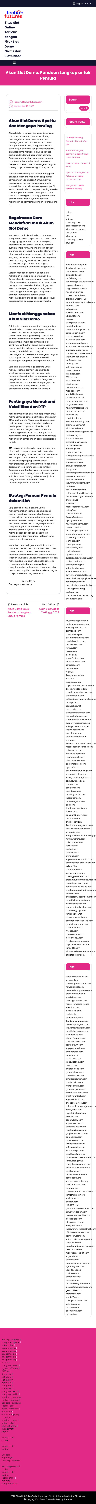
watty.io (70, 671)
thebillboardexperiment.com (80, 1246)
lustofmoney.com (74, 937)
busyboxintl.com (74, 709)
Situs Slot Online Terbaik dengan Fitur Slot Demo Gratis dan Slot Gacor (12, 39)
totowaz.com (72, 893)
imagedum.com (74, 1225)
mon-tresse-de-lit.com (77, 1252)
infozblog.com (73, 448)
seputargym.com (74, 1044)
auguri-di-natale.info (76, 288)
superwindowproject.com (78, 534)
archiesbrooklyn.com (76, 442)
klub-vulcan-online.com (78, 1167)
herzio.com (71, 651)
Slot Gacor (27, 584)
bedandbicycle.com (76, 1126)
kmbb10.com (72, 784)
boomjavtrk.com (74, 1310)
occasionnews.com (75, 934)
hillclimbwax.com (74, 927)
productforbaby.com (76, 736)
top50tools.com (73, 360)
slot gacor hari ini (10, 1365)
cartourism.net (73, 551)
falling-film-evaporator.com (74, 868)
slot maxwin (7, 1379)
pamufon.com (73, 1188)
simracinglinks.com (75, 333)
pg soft (5, 1362)
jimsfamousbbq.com (76, 264)
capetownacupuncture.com (80, 685)
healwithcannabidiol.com (78, 1215)
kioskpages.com (74, 1218)
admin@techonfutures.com (28, 102)
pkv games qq (9, 1348)
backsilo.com (72, 852)
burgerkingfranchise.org (78, 723)
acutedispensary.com (77, 883)
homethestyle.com (75, 1075)
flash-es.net (72, 845)
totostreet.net (72, 1055)
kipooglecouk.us (74, 520)
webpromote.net (74, 459)
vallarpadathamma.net (77, 726)
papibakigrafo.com (75, 537)
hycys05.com (72, 767)
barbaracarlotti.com (76, 561)
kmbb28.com (72, 1297)
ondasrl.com (72, 1201)
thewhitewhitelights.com (78, 482)
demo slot (7, 1374)
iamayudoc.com (74, 1109)
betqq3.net (71, 510)
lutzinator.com (73, 1198)
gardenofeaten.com (76, 763)
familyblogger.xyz (74, 1160)
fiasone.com (72, 811)
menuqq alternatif (11, 1339)
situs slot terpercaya (76, 229)
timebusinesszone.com (77, 941)
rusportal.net (72, 668)
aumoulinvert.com (75, 527)
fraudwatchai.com (75, 1061)
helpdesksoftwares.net (77, 976)
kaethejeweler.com (75, 1235)
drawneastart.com (75, 1140)
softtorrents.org (73, 1177)
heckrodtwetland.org (76, 489)
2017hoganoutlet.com (76, 627)
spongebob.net (73, 705)
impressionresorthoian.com (79, 859)
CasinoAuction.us (74, 517)
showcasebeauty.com (77, 343)
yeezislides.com (73, 997)
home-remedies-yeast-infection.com (78, 1006)
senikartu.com (73, 665)
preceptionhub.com (76, 993)
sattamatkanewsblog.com (79, 886)
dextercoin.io (72, 592)
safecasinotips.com (75, 1147)
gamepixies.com (74, 1137)
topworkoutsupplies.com (78, 1027)
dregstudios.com (74, 404)
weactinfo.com (73, 791)
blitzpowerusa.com (75, 760)
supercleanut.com (75, 1123)
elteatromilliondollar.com (78, 719)
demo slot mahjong (75, 225)
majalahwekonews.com (78, 624)
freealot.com (72, 1116)
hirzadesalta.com (74, 1034)
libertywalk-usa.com (76, 268)
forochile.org (72, 414)
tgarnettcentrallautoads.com (80, 302)
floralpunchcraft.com (76, 808)
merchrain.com (73, 1293)
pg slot (5, 1368)
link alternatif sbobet (8, 1430)
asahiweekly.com (74, 1119)
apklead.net (72, 1314)
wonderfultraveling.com (78, 421)
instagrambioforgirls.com (78, 777)
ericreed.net (72, 499)
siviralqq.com (72, 856)
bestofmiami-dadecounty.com (74, 1016)
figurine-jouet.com (75, 1266)
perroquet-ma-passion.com (73, 1278)
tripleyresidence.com (76, 1174)
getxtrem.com (73, 787)
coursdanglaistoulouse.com (80, 281)
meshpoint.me (73, 702)
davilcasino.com (74, 1058)
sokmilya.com (73, 1304)
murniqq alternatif (11, 1460)
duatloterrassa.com (76, 1184)
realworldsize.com (75, 729)
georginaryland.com (76, 476)
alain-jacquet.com (75, 695)
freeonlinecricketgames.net (79, 431)
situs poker (71, 236)
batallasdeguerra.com (77, 401)
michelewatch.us (74, 292)
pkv (67, 215)
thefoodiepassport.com (77, 530)
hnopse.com (72, 930)
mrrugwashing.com (75, 838)
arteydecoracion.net (76, 465)
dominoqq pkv (73, 222)
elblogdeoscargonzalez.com (80, 455)
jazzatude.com (73, 373)
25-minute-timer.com (77, 1092)
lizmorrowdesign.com (76, 1211)
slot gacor (7, 1377)
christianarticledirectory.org (79, 595)
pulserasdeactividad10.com (79, 557)
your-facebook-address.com (74, 1271)
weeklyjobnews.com (76, 903)
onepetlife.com (73, 1242)
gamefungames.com (76, 1089)
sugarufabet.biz (73, 1256)
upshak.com (72, 849)
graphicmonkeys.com (77, 1133)
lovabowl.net (72, 980)
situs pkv (70, 242)
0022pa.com (72, 377)
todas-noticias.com (76, 661)
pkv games (71, 232)
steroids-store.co (74, 462)
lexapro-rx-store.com (76, 571)
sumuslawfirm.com (75, 873)
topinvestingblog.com (77, 356)
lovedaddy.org (73, 832)
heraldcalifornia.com (76, 1130)
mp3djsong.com (74, 278)
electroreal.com (74, 1010)
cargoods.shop (73, 682)
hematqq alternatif (11, 1466)
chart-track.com (74, 418)
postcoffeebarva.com (76, 716)
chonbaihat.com (74, 452)
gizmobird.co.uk (73, 274)
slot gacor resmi (10, 1391)
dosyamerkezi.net (74, 336)
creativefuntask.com (76, 1096)
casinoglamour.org (75, 588)
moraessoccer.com (75, 411)
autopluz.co (71, 309)
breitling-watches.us (76, 298)
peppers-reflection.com (78, 944)
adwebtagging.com (76, 910)
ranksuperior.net (74, 913)
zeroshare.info (73, 380)
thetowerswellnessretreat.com (81, 1229)
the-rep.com (72, 363)
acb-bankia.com (74, 842)
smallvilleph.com (74, 394)
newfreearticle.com (75, 757)
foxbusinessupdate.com (78, 828)
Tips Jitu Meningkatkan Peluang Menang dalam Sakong (77, 176)
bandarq (6, 1397)
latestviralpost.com (75, 753)
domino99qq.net (74, 634)
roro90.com (71, 647)
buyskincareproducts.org (78, 575)
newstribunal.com (75, 986)
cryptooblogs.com (75, 1068)
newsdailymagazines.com (79, 990)
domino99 (14, 1408)
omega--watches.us (76, 295)
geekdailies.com (74, 1290)
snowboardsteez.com (76, 774)
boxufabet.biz (72, 1259)
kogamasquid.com (75, 581)
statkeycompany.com (77, 350)
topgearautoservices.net (78, 1263)
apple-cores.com (74, 554)
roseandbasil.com (75, 479)
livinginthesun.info (75, 675)
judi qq (69, 219)
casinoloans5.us (74, 513)
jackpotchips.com (75, 1150)
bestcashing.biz (73, 435)
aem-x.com (72, 1065)
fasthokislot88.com (75, 1143)
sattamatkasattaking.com (79, 1239)
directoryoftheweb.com (77, 637)
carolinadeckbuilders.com (79, 353)
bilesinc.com (72, 384)
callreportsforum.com (76, 1300)
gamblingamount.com (77, 924)
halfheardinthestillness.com (79, 493)
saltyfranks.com (74, 367)
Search (73, 100)
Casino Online (29, 581)
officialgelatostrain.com (78, 1232)
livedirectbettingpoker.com (79, 825)
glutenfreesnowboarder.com (80, 1208)
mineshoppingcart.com (77, 1024)
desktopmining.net (75, 564)
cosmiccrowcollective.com (79, 692)
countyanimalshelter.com (78, 907)
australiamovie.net (75, 271)
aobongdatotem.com (76, 1000)
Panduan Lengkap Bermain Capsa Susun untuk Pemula (77, 154)
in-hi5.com (71, 654)
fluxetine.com (72, 503)
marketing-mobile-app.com (75, 803)
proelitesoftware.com (76, 1154)
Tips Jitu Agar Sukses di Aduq (78, 165)
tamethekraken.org (75, 1194)
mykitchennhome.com (77, 523)
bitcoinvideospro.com (77, 688)
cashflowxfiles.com (75, 780)
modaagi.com (73, 390)
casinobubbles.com (76, 1041)
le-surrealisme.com (75, 339)
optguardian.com (74, 1051)
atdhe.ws (70, 486)
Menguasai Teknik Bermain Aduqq (75, 187)
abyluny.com (72, 1307)
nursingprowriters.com (77, 876)
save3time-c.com (75, 312)
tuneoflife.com (73, 948)
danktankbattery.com (76, 815)
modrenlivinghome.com (78, 1283)
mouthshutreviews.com (77, 1031)
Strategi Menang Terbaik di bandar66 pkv (76, 141)
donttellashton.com (75, 641)
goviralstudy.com (74, 547)
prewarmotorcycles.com (78, 329)
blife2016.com (72, 1205)
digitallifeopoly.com (75, 1038)
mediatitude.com (74, 326)
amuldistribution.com (76, 1078)
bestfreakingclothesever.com (80, 862)
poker (17, 1342)
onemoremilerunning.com (79, 770)
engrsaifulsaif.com (75, 1099)
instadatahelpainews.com (79, 1287)
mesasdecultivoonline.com (79, 746)
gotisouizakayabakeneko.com (81, 699)
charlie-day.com (74, 821)
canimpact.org (73, 544)
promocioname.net (75, 425)
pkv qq (16, 1414)
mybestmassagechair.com (79, 496)
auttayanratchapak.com (78, 712)
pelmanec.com (73, 630)
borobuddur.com (74, 1082)
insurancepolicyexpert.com (79, 346)
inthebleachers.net (75, 568)
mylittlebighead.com (76, 1113)
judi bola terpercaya (7, 1456)
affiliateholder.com (75, 954)
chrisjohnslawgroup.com (78, 1164)
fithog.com (71, 469)
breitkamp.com (73, 1171)
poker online (8, 1345)
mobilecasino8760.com (77, 506)
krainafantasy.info (75, 658)
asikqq (69, 212)
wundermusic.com (75, 1085)
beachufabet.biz (74, 1249)
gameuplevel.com (75, 1072)
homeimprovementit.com (78, 983)
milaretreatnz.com (75, 387)
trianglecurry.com (75, 1222)
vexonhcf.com (73, 315)
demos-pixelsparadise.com (75, 321)
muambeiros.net (74, 445)
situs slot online (9, 1426)
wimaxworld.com (74, 428)
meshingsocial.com (75, 794)
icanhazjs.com (73, 540)
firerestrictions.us (74, 438)
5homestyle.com (74, 598)
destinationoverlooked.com (79, 920)
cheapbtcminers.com (76, 1102)
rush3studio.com (74, 644)
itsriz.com (70, 678)
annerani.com (73, 370)
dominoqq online (74, 239)
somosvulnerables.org (77, 1181)
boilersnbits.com (74, 750)
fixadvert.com (72, 305)
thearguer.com (73, 797)
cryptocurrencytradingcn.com (81, 890)
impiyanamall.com (75, 1048)
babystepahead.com (76, 917)
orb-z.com (71, 740)
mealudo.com (73, 818)
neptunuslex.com (74, 285)
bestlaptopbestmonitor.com (80, 472)
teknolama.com (74, 733)
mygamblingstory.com (77, 620)
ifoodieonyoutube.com (77, 1021)
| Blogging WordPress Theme (38, 1499)
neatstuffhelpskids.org (77, 407)
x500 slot (14, 1368)
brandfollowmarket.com (78, 900)
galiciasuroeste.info (75, 397)
